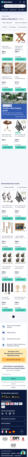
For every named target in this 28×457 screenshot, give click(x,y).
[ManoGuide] (23, 453)
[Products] (2, 6)
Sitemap (13, 453)
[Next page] (16, 316)
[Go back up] (22, 432)
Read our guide (19, 116)
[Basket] (24, 2)
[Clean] (24, 6)
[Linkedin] (2, 413)
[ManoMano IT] (6, 431)
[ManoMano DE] (10, 431)
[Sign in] (20, 2)
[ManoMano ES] (13, 431)
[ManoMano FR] (2, 431)
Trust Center (17, 455)
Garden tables (5, 16)
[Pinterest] (13, 413)
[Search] (5, 6)
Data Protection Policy (7, 455)
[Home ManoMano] (9, 2)
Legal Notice (20, 453)
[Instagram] (10, 413)
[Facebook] (6, 413)
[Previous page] (10, 316)
